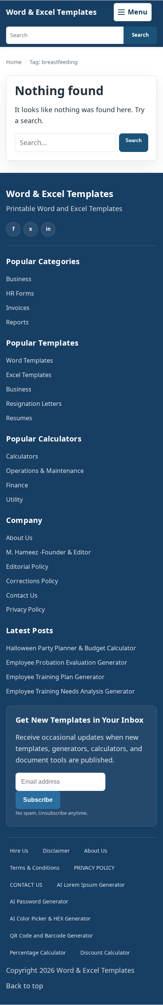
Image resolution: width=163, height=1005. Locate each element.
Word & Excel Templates (51, 12)
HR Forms (20, 293)
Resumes (19, 418)
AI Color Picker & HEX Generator (50, 918)
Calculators (22, 456)
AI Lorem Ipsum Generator (91, 884)
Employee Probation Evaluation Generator (66, 662)
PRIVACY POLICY (94, 867)
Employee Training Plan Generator (55, 677)
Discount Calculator (105, 952)
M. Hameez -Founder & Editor (48, 552)
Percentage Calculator (38, 952)
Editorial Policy (27, 566)
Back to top (24, 985)
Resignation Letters (34, 403)
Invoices (18, 308)
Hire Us (19, 850)
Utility (14, 499)
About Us (19, 538)
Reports (17, 322)
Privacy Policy (25, 609)
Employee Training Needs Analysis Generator (70, 691)
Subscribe (38, 800)
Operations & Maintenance (45, 470)
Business (18, 279)
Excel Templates (29, 375)
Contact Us (22, 595)
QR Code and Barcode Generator (51, 935)
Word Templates (29, 360)
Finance (17, 485)
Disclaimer (56, 850)
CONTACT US (26, 884)
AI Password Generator (39, 901)
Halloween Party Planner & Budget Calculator (71, 648)
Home (14, 62)
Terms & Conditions (35, 867)
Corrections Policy (32, 581)
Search (140, 34)
